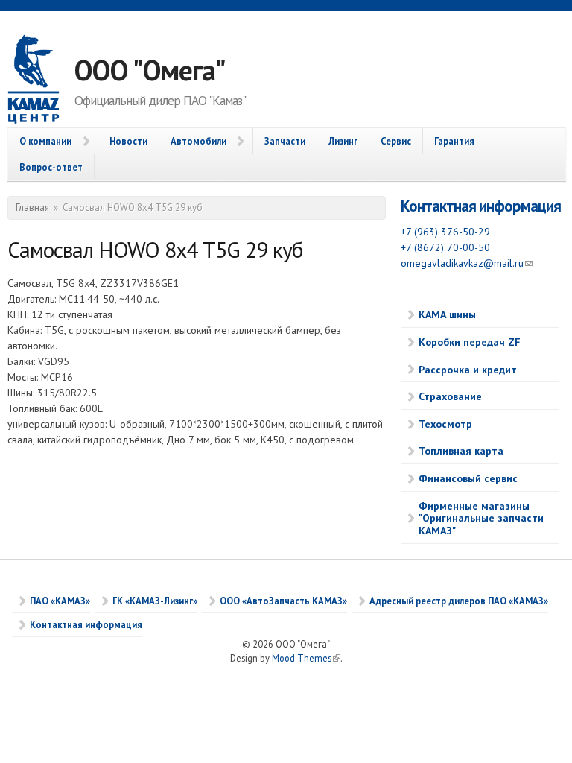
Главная (32, 207)
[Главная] (40, 80)
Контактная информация (481, 206)
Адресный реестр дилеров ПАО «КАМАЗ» (458, 601)
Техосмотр (445, 424)
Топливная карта (461, 451)
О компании (45, 141)
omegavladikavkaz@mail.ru (467, 263)
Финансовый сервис (468, 478)
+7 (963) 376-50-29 (445, 231)
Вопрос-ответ (51, 167)
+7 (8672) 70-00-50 (445, 247)
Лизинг (343, 141)
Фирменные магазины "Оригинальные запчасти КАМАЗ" (481, 518)
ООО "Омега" (150, 69)
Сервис (396, 141)
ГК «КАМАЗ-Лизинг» (154, 601)
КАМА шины (447, 314)
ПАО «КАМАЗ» (60, 601)
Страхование (450, 396)
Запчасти (284, 141)
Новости (128, 141)
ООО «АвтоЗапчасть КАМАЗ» (283, 601)
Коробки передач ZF (470, 342)
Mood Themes (306, 658)
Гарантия (454, 141)
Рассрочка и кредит (468, 369)
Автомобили (198, 141)
